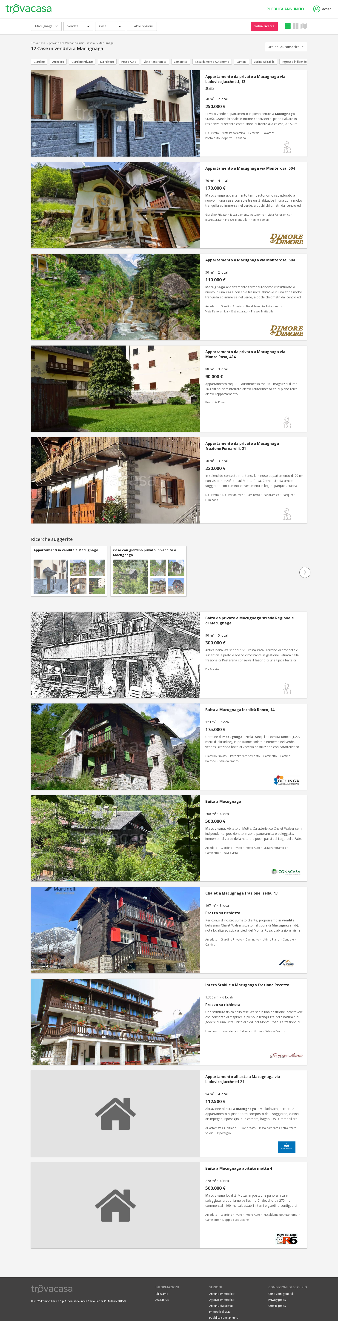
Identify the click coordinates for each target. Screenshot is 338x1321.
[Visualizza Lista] (288, 26)
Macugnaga (106, 43)
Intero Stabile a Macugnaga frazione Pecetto (247, 984)
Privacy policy (277, 1300)
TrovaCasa (38, 43)
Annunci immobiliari (222, 1294)
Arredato (58, 62)
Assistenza (162, 1300)
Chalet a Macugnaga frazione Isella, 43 (241, 893)
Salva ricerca (264, 26)
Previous (33, 572)
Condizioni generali (281, 1294)
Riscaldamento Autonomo (212, 62)
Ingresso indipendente (296, 62)
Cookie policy (277, 1306)
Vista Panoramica (155, 62)
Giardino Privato (82, 62)
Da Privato (107, 62)
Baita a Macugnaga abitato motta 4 (238, 1168)
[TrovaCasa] (29, 9)
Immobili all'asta (220, 1312)
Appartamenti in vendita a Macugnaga (66, 550)
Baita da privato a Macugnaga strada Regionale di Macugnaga (249, 620)
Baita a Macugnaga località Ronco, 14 (239, 709)
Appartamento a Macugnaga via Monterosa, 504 (250, 168)
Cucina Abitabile (264, 62)
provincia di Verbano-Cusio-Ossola (72, 43)
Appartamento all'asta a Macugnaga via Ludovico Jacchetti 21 (242, 1079)
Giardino (39, 62)
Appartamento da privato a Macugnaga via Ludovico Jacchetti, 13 (245, 79)
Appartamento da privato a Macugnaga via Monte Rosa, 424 (245, 354)
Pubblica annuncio (285, 8)
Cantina (241, 62)
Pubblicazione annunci (223, 1318)
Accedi (327, 8)
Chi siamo (161, 1294)
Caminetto (181, 62)
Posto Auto (128, 62)
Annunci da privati (221, 1306)
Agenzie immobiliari (222, 1300)
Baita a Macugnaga (223, 801)
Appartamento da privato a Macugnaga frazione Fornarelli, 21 (242, 446)
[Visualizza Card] (296, 26)
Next (304, 572)
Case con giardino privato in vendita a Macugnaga (144, 552)
